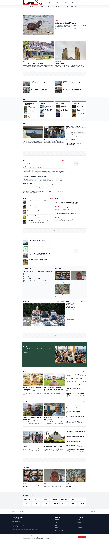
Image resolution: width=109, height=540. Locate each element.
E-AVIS (57, 2)
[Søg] (83, 3)
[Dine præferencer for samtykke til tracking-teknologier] (108, 405)
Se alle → (84, 38)
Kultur (47, 6)
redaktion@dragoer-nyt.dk (19, 527)
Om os (78, 519)
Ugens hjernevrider (75, 6)
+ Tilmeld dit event (70, 319)
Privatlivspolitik (80, 524)
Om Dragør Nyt (71, 2)
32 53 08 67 (15, 526)
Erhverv (57, 6)
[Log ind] (85, 3)
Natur (52, 6)
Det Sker (65, 2)
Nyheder (31, 6)
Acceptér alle (82, 536)
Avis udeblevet (51, 2)
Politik (37, 6)
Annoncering (79, 522)
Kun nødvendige (73, 536)
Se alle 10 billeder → (61, 301)
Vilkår (78, 525)
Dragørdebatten (64, 6)
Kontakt (61, 2)
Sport (42, 6)
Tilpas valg (65, 536)
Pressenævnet (22, 529)
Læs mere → (83, 301)
